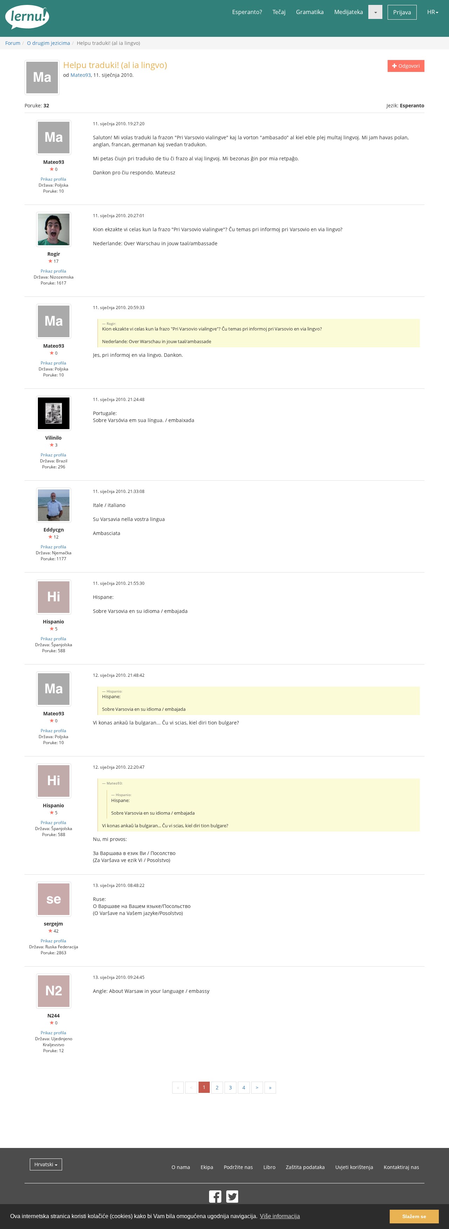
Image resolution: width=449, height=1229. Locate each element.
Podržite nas (238, 1167)
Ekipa (207, 1167)
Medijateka (348, 12)
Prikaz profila (53, 179)
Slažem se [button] (414, 1216)
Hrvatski (44, 1164)
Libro (269, 1167)
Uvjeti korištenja (354, 1167)
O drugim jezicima (48, 43)
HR (431, 12)
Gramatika (310, 12)
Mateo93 (81, 75)
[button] (375, 12)
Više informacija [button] (280, 1216)
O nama (181, 1167)
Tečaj (279, 12)
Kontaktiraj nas (401, 1167)
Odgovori (408, 65)
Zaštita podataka (305, 1167)
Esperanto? (247, 12)
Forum (12, 43)
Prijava (402, 12)
